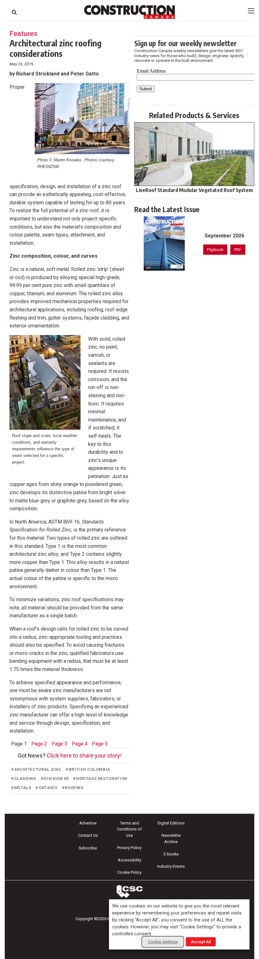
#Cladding (23, 778)
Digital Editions (171, 823)
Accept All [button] (201, 941)
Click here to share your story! (84, 755)
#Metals (21, 787)
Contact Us (88, 835)
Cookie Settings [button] (163, 941)
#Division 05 (55, 778)
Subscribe (88, 848)
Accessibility (129, 860)
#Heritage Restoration (100, 778)
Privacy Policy (129, 847)
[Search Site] (14, 12)
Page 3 (59, 744)
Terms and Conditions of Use (129, 829)
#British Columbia (88, 769)
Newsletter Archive (171, 838)
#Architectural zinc (36, 769)
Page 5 (100, 744)
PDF (237, 249)
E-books (171, 854)
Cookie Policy (129, 872)
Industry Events (171, 866)
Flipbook (215, 249)
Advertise (88, 823)
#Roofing (73, 787)
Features (23, 33)
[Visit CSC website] (129, 891)
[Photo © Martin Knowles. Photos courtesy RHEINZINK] (82, 118)
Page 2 (39, 744)
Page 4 (79, 744)
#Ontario (46, 787)
